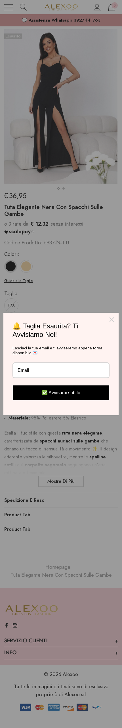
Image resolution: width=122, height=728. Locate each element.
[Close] (112, 319)
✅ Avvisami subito (61, 392)
